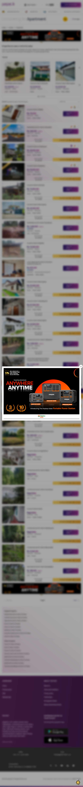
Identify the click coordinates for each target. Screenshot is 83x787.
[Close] (81, 366)
